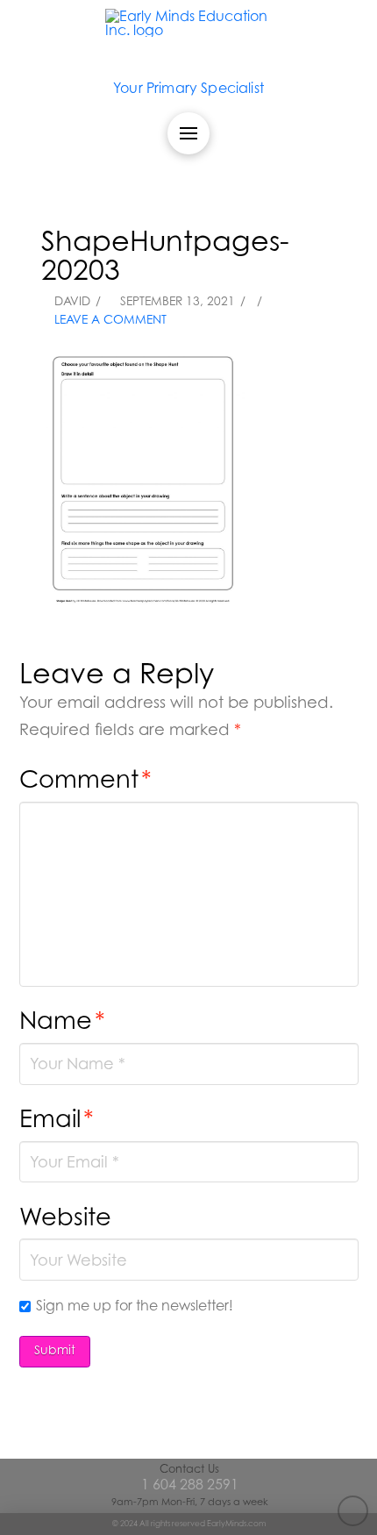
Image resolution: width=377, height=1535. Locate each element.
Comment (85, 778)
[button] (188, 133)
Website (65, 1216)
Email (56, 1117)
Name (62, 1019)
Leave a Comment (109, 319)
